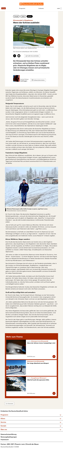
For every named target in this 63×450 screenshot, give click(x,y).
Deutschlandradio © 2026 (10, 447)
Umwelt (16, 16)
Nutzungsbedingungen (9, 437)
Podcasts (41, 8)
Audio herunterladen (33, 56)
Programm (22, 8)
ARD (9, 444)
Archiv (30, 16)
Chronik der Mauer (32, 444)
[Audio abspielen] (50, 40)
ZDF (13, 444)
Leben (23, 16)
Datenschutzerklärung (8, 434)
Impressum (5, 439)
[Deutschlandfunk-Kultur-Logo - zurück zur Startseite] (31, 4)
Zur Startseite (9, 403)
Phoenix (18, 444)
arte (23, 444)
